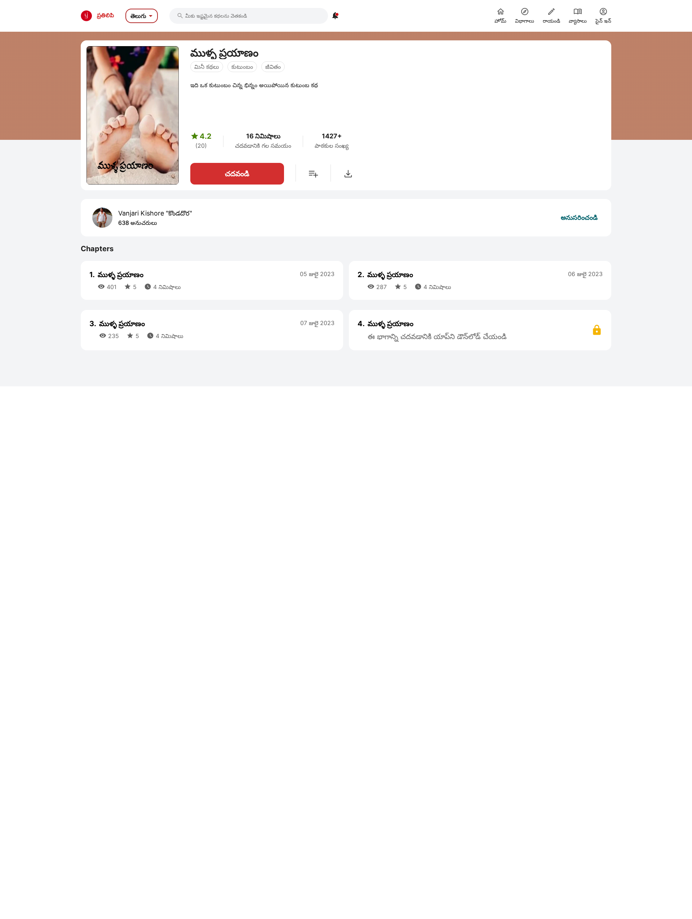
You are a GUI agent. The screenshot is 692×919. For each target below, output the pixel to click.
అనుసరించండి (579, 217)
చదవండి (237, 173)
